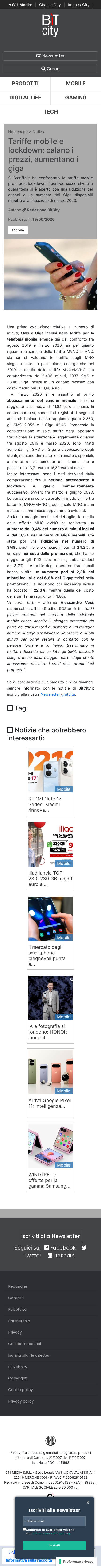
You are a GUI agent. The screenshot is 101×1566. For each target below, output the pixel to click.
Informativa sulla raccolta (29, 1560)
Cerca (53, 69)
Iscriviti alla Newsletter (50, 1236)
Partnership (19, 1321)
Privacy (15, 1332)
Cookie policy (20, 1389)
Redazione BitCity (43, 209)
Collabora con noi (24, 1344)
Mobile (18, 230)
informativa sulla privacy (51, 1533)
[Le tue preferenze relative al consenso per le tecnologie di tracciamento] (76, 1561)
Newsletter (53, 56)
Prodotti (25, 83)
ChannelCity (50, 4)
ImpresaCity (78, 4)
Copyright (17, 1378)
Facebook (62, 1247)
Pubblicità (17, 1309)
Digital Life (25, 97)
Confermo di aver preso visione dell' (50, 1531)
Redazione (17, 1286)
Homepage (18, 131)
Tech (50, 112)
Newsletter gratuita (58, 694)
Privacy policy (21, 1401)
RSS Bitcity (17, 1367)
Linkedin (63, 1255)
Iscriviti (54, 1545)
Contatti (16, 1298)
